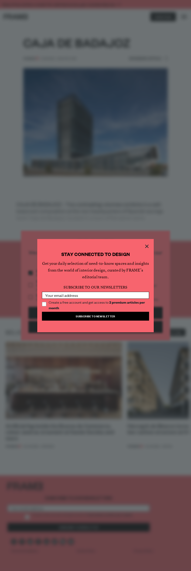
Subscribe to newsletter (95, 316)
